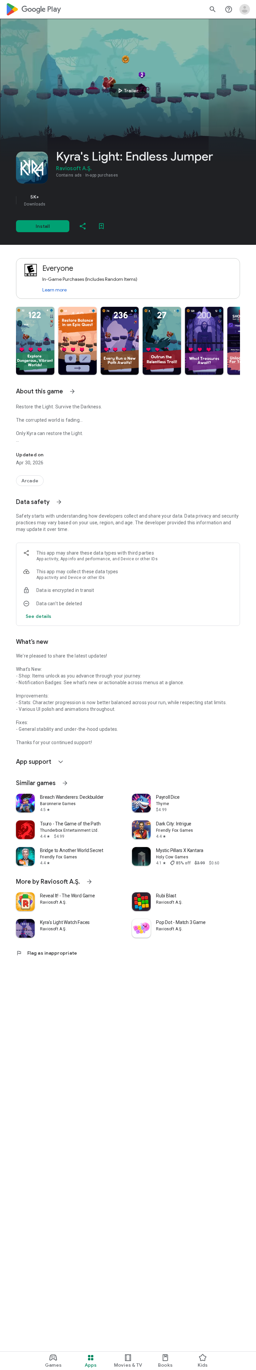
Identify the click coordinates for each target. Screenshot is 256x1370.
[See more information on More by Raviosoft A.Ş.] (89, 882)
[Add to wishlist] (101, 226)
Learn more (54, 290)
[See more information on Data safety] (59, 502)
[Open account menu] (245, 9)
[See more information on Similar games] (65, 783)
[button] (35, 341)
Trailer (127, 91)
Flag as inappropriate (46, 953)
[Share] (83, 226)
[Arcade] (30, 481)
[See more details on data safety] (38, 616)
